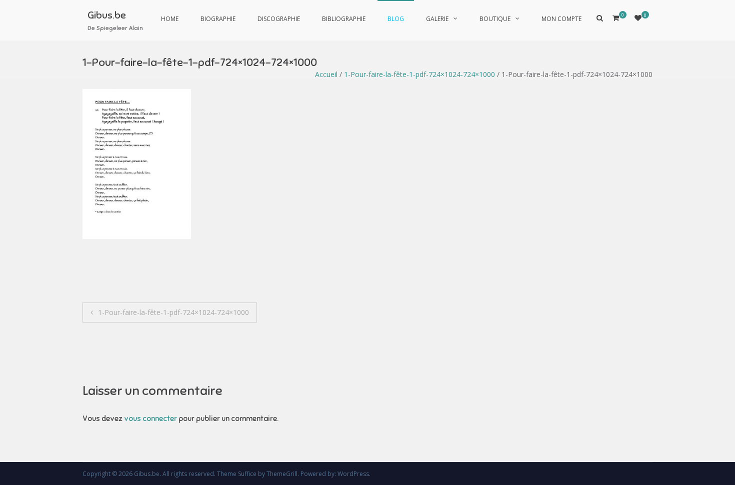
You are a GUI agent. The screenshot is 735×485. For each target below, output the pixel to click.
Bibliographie (344, 18)
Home (169, 18)
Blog (396, 18)
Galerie (437, 18)
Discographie (279, 18)
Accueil (326, 74)
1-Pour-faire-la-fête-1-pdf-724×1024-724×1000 (419, 74)
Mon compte (562, 18)
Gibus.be (107, 15)
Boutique (495, 18)
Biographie (218, 18)
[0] (638, 17)
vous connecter (150, 418)
